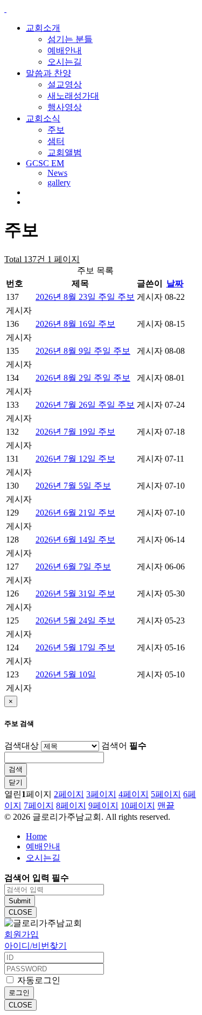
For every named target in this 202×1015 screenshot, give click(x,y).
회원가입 (21, 934)
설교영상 (64, 84)
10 (138, 805)
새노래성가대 (73, 95)
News (57, 172)
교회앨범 (64, 152)
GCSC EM (45, 163)
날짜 (175, 283)
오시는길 (64, 61)
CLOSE (20, 912)
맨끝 (166, 805)
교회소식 (43, 118)
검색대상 (21, 745)
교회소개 (43, 27)
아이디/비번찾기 (35, 945)
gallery (59, 182)
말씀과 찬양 (48, 73)
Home (36, 836)
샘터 (56, 141)
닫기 (16, 782)
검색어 (124, 745)
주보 (56, 129)
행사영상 (64, 107)
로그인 (19, 993)
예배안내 (64, 50)
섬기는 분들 (70, 39)
